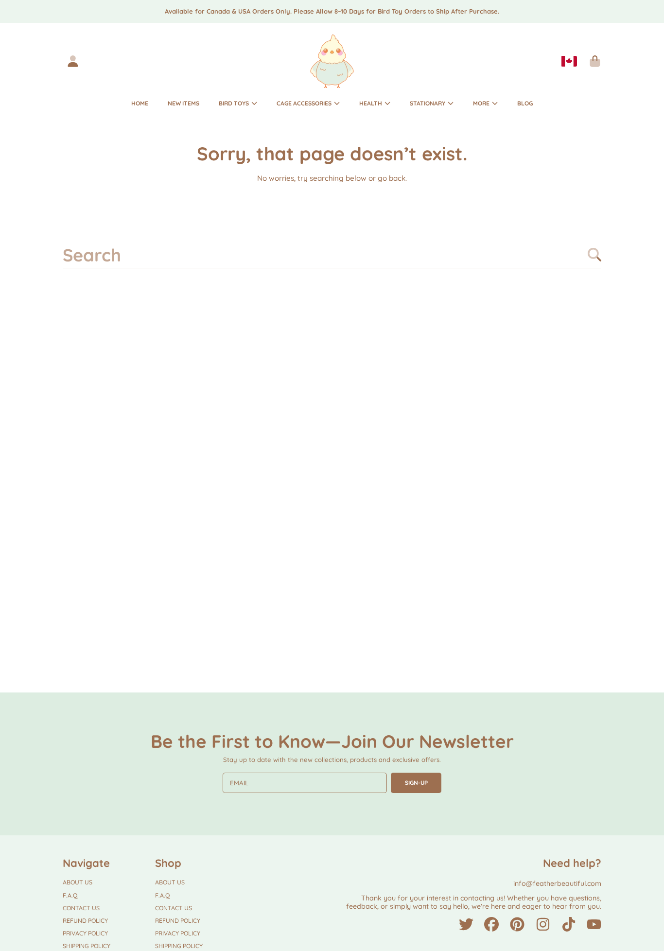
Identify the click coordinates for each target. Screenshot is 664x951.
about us (77, 882)
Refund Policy (85, 920)
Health (371, 103)
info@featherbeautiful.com (557, 883)
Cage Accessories (305, 103)
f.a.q (70, 895)
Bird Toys (234, 103)
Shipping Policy (86, 946)
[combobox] (332, 254)
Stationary (428, 103)
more (482, 103)
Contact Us (81, 908)
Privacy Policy (85, 933)
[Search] (594, 254)
